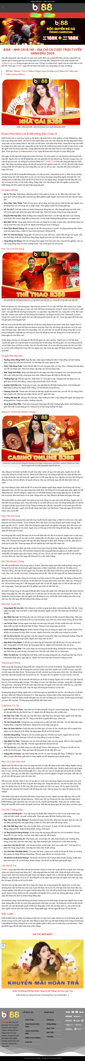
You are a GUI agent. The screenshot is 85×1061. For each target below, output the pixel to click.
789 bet (17, 71)
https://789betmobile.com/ (26, 151)
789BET (19, 66)
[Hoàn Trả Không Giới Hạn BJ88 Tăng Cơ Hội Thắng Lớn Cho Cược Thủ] (42, 987)
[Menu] (3, 7)
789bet (24, 71)
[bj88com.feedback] (42, 7)
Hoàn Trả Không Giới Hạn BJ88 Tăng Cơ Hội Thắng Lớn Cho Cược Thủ (42, 991)
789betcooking (11, 74)
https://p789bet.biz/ (50, 71)
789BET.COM (50, 161)
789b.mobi (73, 71)
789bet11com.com (9, 63)
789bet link (63, 71)
